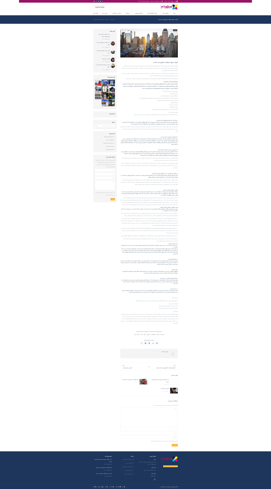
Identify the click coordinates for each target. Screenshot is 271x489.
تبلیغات (175, 30)
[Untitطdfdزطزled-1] (111, 103)
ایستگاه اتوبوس (153, 334)
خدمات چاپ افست (109, 146)
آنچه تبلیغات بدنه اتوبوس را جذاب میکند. (130, 379)
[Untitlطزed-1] (98, 89)
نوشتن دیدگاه (138, 331)
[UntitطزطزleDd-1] (105, 83)
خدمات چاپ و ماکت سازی (108, 143)
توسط (152, 331)
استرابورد (158, 334)
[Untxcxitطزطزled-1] (105, 89)
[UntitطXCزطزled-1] (111, 96)
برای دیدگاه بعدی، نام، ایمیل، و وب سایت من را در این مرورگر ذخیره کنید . (163, 441)
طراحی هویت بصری (109, 149)
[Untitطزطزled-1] (98, 83)
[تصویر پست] (174, 382)
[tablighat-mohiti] (105, 103)
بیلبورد (144, 334)
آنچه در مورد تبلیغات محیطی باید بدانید (103, 52)
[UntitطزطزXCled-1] (111, 83)
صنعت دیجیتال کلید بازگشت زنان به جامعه (103, 66)
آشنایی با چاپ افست (165, 388)
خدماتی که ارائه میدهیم (108, 137)
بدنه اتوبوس (148, 334)
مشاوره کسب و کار (109, 140)
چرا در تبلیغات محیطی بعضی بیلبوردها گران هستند (160, 381)
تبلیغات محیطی (137, 334)
